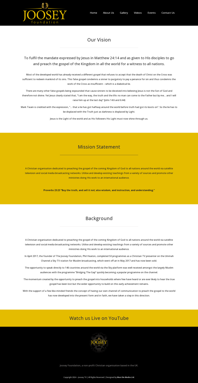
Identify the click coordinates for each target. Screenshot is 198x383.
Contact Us (168, 12)
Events (152, 12)
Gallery (124, 12)
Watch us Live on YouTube (99, 318)
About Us (108, 12)
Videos (138, 12)
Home (93, 12)
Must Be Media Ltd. (126, 377)
